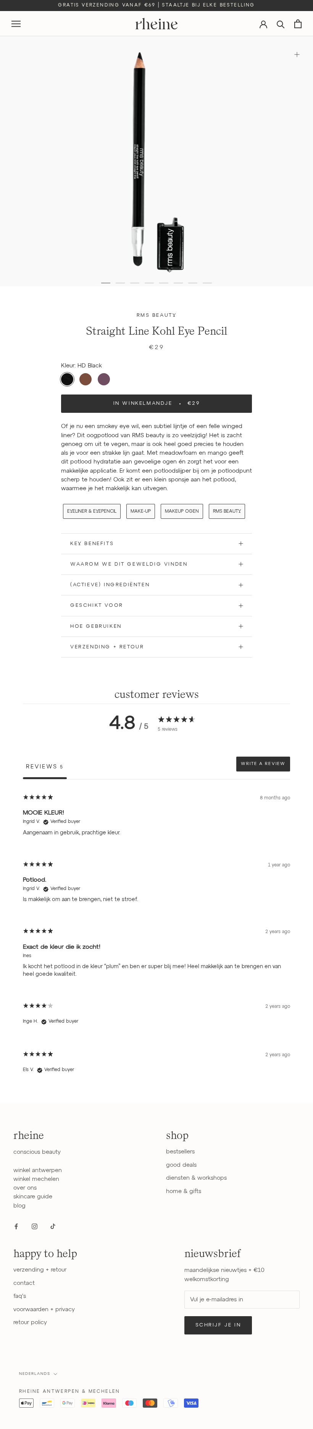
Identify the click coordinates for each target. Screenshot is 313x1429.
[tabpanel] (156, 936)
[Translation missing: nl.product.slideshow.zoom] (296, 54)
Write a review (263, 764)
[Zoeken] (281, 24)
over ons (25, 1188)
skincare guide (32, 1197)
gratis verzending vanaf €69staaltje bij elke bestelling (156, 5)
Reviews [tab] (45, 767)
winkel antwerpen (37, 1170)
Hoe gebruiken (96, 626)
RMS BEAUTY (227, 511)
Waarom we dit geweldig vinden (128, 564)
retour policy (30, 1322)
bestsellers (180, 1152)
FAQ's (19, 1296)
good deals (181, 1165)
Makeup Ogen (182, 511)
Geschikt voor (96, 605)
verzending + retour (39, 1270)
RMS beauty (157, 315)
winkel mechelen (36, 1179)
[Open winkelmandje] (298, 23)
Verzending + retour (107, 647)
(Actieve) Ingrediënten (110, 584)
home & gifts (183, 1191)
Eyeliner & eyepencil (91, 511)
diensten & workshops (196, 1178)
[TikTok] (53, 1226)
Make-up (141, 511)
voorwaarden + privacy (44, 1309)
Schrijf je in (218, 1325)
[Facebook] (16, 1226)
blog (19, 1206)
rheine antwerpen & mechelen (69, 1391)
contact (24, 1283)
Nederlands (34, 1374)
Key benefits (92, 543)
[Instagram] (34, 1226)
